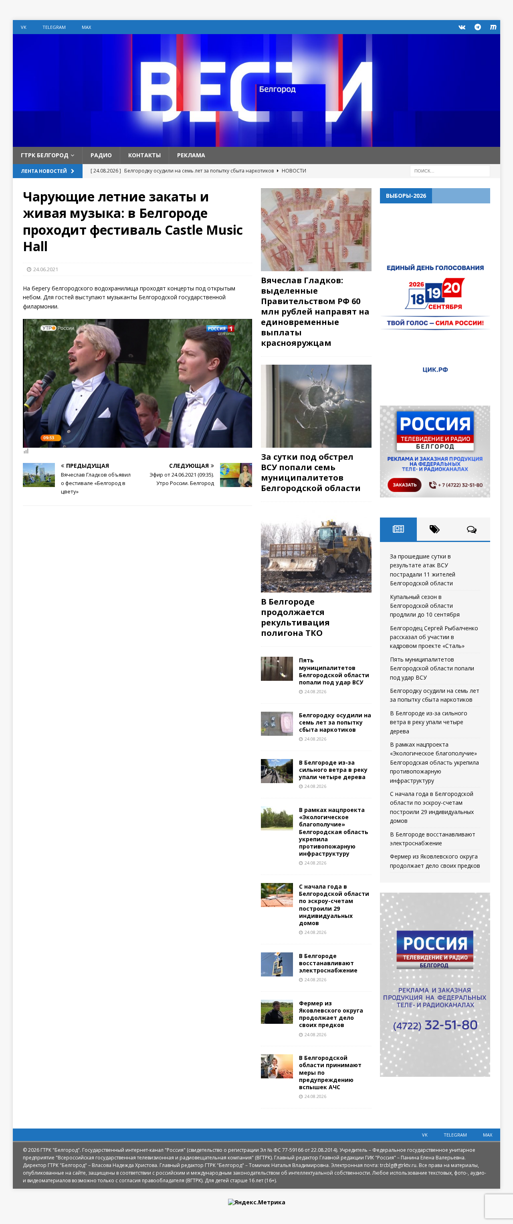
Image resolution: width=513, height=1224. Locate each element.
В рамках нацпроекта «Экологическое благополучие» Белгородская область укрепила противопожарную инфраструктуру (333, 831)
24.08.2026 (315, 691)
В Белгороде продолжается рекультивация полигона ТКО (295, 617)
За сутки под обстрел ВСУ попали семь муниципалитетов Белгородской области (311, 472)
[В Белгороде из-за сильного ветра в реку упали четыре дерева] (277, 771)
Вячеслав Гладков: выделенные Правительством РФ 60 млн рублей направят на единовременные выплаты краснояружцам (315, 311)
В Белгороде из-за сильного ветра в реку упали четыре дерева (333, 770)
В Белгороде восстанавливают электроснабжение (328, 963)
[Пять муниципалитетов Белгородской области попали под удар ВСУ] (277, 669)
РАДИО (101, 155)
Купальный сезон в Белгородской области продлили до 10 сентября (425, 606)
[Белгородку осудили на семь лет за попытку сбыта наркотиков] (277, 724)
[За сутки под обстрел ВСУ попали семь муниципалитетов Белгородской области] (316, 406)
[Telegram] (478, 27)
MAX (86, 27)
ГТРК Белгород (45, 155)
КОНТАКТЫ (144, 155)
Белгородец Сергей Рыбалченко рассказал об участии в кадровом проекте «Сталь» (434, 637)
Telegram (54, 27)
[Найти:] (450, 170)
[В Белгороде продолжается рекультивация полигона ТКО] (316, 551)
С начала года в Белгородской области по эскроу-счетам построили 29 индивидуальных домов (334, 905)
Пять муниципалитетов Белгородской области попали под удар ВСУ (334, 671)
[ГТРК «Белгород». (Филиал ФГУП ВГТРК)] (256, 142)
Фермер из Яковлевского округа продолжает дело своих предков (331, 1014)
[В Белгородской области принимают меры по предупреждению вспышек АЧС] (277, 1066)
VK (23, 27)
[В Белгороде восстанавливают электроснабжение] (277, 964)
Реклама (191, 155)
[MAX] (493, 27)
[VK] (462, 27)
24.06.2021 (45, 269)
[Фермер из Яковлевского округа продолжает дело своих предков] (277, 1012)
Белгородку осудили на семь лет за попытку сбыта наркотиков (335, 722)
